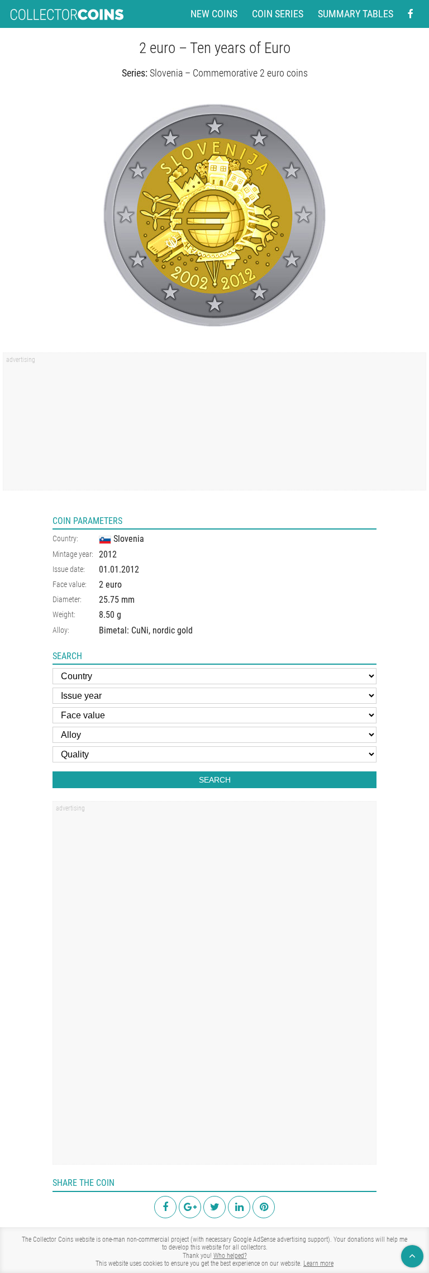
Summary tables (355, 14)
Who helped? (230, 1256)
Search (215, 779)
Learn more (318, 1263)
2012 (108, 554)
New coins (213, 14)
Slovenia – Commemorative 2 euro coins (229, 73)
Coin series (277, 14)
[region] (214, 425)
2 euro (110, 584)
